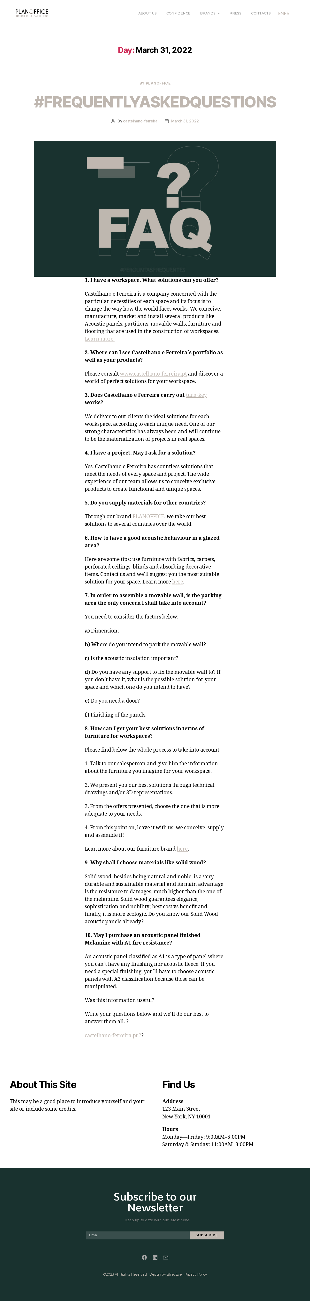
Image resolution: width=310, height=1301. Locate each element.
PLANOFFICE (148, 516)
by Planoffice (155, 83)
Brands (207, 13)
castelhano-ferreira (140, 121)
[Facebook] (144, 1257)
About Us (147, 13)
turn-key (196, 395)
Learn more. (100, 339)
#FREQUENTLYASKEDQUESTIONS (155, 101)
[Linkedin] (155, 1257)
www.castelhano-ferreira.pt (153, 374)
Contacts (261, 13)
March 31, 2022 (185, 121)
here (177, 582)
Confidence (178, 13)
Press (235, 13)
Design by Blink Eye (165, 1274)
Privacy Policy (195, 1274)
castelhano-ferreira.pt (111, 1035)
